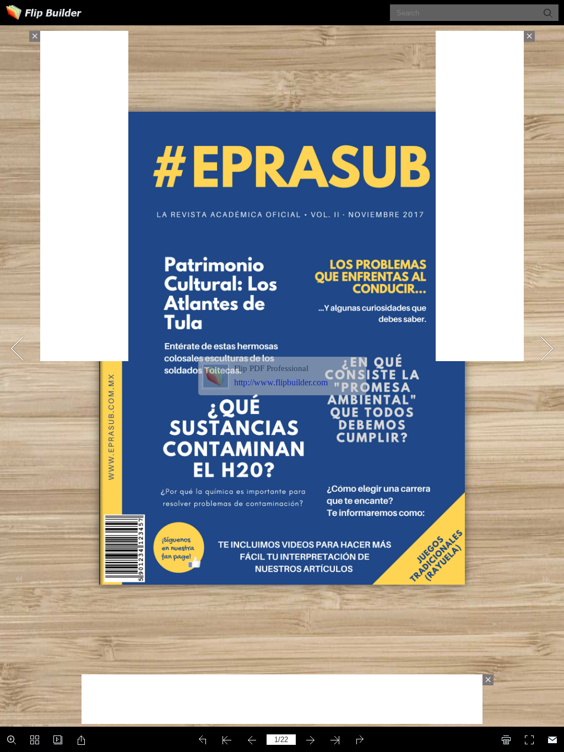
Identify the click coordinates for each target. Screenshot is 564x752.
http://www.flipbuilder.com (281, 382)
